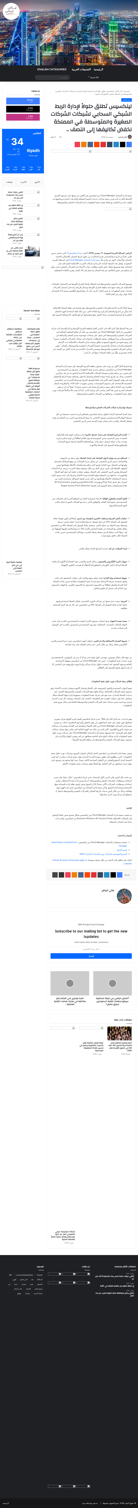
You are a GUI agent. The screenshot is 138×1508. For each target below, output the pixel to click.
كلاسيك (28, 1289)
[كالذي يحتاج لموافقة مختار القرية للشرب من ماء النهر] (32, 222)
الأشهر (37, 182)
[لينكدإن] (116, 144)
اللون (14, 1280)
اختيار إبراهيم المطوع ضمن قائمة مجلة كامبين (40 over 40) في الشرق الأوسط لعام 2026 (120, 1046)
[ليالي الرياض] (69, 32)
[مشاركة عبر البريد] (61, 875)
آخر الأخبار (118, 91)
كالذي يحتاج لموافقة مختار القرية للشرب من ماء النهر (15, 223)
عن (9, 1284)
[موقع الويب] (112, 895)
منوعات (27, 1293)
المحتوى (39, 1284)
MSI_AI (39, 1280)
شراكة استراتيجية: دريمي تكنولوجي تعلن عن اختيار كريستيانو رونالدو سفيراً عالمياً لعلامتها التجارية (63, 1235)
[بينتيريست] (103, 144)
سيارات (23, 1284)
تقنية (31, 1284)
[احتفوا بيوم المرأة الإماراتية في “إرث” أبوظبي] (54, 1285)
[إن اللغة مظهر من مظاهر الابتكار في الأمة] (32, 209)
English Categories (51, 69)
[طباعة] (55, 875)
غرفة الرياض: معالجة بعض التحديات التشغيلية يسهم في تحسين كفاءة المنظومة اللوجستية (91, 1046)
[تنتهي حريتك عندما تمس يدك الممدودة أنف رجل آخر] (32, 196)
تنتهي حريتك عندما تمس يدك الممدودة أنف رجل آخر (14, 195)
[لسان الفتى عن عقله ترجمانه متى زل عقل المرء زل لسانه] (32, 251)
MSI (10, 1275)
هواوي (19, 1293)
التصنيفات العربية (81, 69)
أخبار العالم (23, 1280)
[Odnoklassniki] (84, 144)
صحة (15, 1284)
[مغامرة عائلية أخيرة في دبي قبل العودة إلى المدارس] (14, 458)
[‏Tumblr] (109, 144)
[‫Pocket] (77, 144)
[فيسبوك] (129, 144)
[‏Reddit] (96, 144)
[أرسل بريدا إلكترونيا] (117, 137)
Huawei (39, 1275)
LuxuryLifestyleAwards (24, 1275)
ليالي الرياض (122, 137)
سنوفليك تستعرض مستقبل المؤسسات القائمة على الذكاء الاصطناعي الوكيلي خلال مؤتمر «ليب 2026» (14, 337)
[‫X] (122, 144)
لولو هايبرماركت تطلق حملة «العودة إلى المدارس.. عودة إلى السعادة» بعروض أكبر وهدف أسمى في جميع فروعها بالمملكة (32, 339)
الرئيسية (98, 69)
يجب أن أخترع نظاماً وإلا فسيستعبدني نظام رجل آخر (15, 237)
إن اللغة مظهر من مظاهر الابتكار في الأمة (15, 208)
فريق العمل (38, 1289)
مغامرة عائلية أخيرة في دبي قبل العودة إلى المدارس (14, 566)
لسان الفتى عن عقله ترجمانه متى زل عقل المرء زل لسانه (14, 250)
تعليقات (9, 182)
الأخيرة (23, 182)
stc (32, 1280)
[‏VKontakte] (90, 144)
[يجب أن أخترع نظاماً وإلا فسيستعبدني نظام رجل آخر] (32, 238)
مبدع (84, 1503)
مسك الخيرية (38, 1293)
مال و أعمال (18, 1289)
